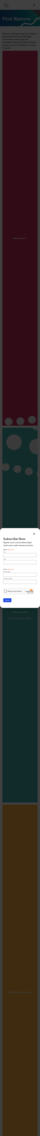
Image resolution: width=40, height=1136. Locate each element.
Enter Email (6, 571)
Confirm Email (7, 578)
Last (4, 559)
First (4, 552)
